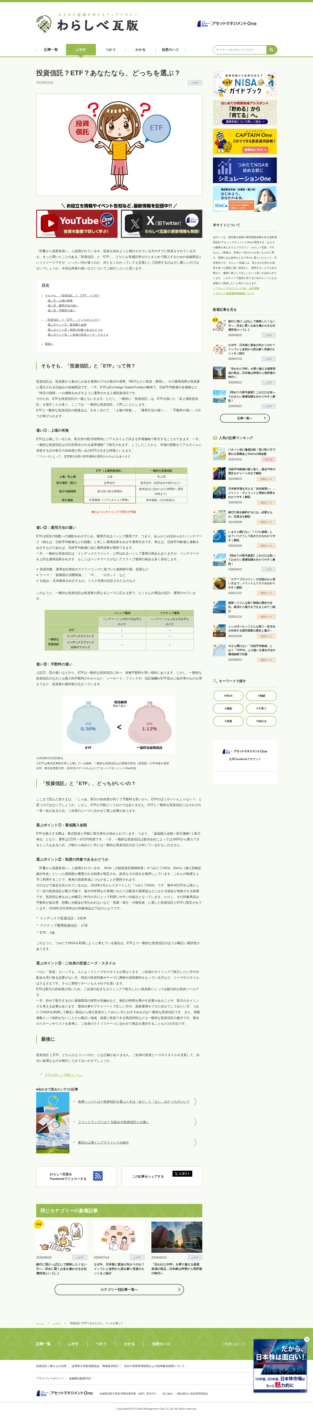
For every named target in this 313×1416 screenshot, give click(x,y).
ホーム (40, 1323)
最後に (49, 343)
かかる (140, 49)
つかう (111, 49)
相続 (261, 695)
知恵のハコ (170, 49)
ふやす (81, 49)
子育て (261, 708)
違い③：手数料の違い (61, 310)
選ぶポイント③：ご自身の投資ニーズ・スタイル (78, 334)
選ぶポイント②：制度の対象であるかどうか (75, 329)
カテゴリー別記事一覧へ (119, 1289)
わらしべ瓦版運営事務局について (233, 293)
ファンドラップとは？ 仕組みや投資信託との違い (113, 1122)
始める (261, 721)
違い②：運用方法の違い (63, 305)
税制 (228, 708)
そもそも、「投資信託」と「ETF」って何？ (72, 295)
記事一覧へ (244, 418)
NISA (228, 695)
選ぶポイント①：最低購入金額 (67, 324)
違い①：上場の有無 (60, 300)
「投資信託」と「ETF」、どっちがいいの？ (72, 319)
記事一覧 (51, 49)
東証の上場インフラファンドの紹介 (103, 1142)
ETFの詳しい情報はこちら (64, 1075)
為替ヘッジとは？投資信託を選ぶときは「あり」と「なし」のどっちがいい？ (134, 1101)
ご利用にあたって (234, 1344)
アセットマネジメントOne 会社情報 (236, 288)
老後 (228, 721)
